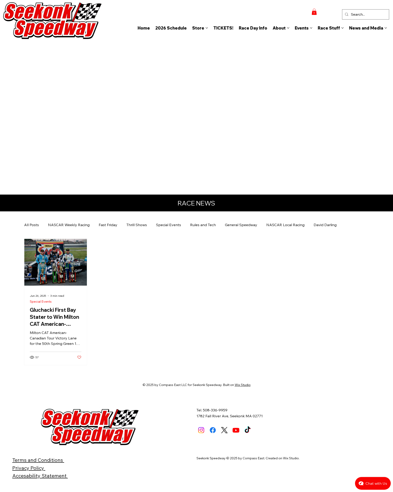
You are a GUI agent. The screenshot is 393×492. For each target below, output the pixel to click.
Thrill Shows (136, 225)
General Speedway (241, 225)
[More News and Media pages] (386, 28)
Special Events (168, 225)
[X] (224, 430)
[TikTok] (248, 430)
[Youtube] (236, 430)
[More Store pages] (207, 28)
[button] (314, 12)
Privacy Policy (28, 468)
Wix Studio (243, 385)
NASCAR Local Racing (285, 225)
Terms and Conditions (38, 460)
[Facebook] (213, 430)
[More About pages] (288, 28)
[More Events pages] (311, 28)
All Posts (31, 225)
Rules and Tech (203, 225)
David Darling (325, 225)
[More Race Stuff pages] (342, 28)
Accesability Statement (40, 475)
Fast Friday (108, 225)
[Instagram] (201, 430)
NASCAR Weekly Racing (69, 225)
